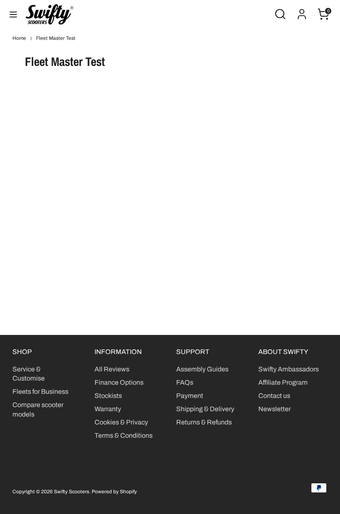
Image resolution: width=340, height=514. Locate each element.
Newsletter (274, 408)
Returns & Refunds (204, 422)
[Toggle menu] (13, 14)
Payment (189, 395)
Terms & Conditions (124, 435)
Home (19, 38)
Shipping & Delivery (205, 408)
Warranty (108, 408)
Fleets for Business (40, 391)
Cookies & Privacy (121, 422)
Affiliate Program (283, 382)
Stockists (108, 395)
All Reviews (112, 369)
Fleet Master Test (55, 38)
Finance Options (119, 382)
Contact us (274, 395)
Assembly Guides (202, 369)
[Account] (302, 10)
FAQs (184, 382)
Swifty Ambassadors (288, 369)
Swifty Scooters (71, 492)
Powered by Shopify (114, 492)
